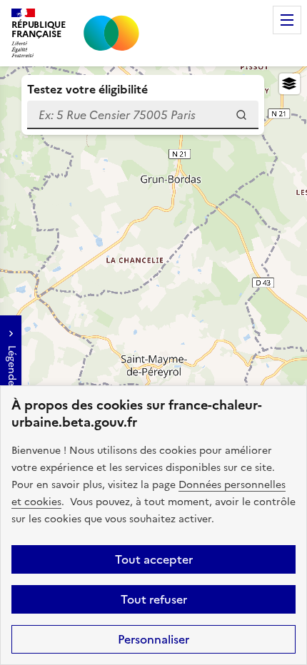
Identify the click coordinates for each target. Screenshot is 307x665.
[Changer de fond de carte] (289, 83)
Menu (287, 20)
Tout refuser (154, 599)
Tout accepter (154, 559)
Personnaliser (153, 639)
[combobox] (142, 115)
